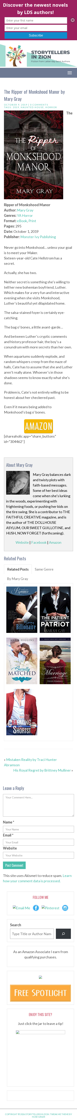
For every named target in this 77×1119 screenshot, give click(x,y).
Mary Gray (25, 210)
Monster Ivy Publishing (38, 237)
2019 (16, 107)
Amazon (55, 542)
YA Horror (25, 215)
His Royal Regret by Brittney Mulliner (42, 770)
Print (32, 221)
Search (15, 925)
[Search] (63, 934)
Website (22, 542)
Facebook (39, 542)
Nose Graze (38, 1116)
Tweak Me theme (59, 1114)
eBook (22, 221)
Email (8, 835)
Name (8, 822)
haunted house (32, 107)
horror (51, 107)
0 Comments (39, 104)
